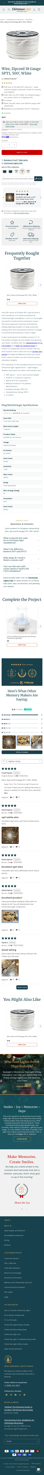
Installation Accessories (15, 19)
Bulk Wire (29, 19)
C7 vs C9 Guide (10, 1320)
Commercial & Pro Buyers (14, 1287)
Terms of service (22, 1467)
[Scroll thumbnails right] (40, 742)
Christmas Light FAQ (12, 1334)
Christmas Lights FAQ (13, 163)
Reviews (7, 1245)
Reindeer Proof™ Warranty (16, 160)
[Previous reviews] (3, 197)
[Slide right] (26, 1209)
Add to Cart (22, 303)
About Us (7, 1226)
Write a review (22, 752)
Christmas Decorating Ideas (15, 1330)
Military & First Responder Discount (18, 1282)
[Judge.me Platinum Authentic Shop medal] (22, 673)
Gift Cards (8, 1292)
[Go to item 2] (23, 742)
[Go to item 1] (9, 742)
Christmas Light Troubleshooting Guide (20, 1339)
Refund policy (36, 1463)
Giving (6, 1240)
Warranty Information (13, 1278)
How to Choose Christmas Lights (17, 1310)
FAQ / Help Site (10, 1263)
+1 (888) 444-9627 (12, 1385)
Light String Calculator (13, 1349)
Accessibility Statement (13, 1235)
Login (6, 1297)
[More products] (40, 285)
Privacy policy (10, 1467)
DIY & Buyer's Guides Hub (14, 1315)
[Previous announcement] (4, 2)
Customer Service (11, 1258)
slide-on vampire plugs (25, 346)
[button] (3, 9)
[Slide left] (17, 1209)
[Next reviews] (40, 197)
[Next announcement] (40, 2)
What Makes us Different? (14, 1231)
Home (2, 19)
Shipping (4, 129)
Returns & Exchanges (12, 1273)
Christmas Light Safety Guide (16, 1344)
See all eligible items (21, 213)
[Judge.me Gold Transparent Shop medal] (32, 673)
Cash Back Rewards (12, 1268)
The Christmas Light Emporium (19, 1464)
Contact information (23, 1470)
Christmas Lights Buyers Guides (16, 1325)
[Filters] (4, 761)
